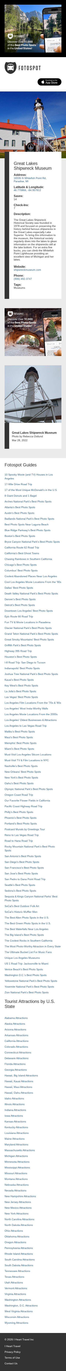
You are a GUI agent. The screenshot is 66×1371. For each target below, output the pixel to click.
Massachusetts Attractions (20, 1150)
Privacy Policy (13, 1351)
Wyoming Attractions (16, 1322)
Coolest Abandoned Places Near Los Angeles (31, 576)
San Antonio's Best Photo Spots (23, 856)
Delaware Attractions (16, 1058)
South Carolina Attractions (20, 1259)
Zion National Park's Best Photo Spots (27, 992)
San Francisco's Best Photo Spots (24, 867)
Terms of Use (12, 1357)
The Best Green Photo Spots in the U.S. (28, 923)
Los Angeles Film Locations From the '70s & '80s (33, 702)
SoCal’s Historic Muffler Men (21, 911)
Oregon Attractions (15, 1242)
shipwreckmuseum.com (27, 269)
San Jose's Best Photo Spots (21, 873)
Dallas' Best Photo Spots (19, 587)
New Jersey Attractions (18, 1202)
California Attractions (16, 1040)
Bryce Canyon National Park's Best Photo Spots (32, 541)
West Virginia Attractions (19, 1311)
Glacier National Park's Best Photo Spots (28, 628)
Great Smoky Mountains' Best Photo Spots (29, 639)
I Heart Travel (12, 1346)
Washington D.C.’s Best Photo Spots (26, 975)
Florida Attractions (15, 1063)
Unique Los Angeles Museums (22, 957)
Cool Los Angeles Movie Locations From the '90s (33, 581)
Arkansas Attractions (16, 1035)
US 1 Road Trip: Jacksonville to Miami (26, 963)
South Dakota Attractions (19, 1265)
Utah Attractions (14, 1282)
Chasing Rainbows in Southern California (28, 558)
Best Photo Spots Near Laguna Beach (27, 524)
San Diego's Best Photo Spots (22, 861)
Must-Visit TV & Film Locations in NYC (27, 760)
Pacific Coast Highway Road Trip (23, 806)
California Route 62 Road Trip (22, 547)
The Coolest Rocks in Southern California (28, 940)
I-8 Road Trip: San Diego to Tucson (25, 662)
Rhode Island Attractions (19, 1253)
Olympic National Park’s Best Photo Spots (29, 789)
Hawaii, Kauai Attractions (19, 1081)
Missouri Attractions (16, 1173)
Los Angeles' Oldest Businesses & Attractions (31, 720)
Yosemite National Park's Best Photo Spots (29, 986)
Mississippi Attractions (17, 1167)
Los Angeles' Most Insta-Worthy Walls (26, 708)
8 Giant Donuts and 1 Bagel (21, 495)
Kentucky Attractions (16, 1127)
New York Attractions (16, 1213)
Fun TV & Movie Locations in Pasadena (27, 622)
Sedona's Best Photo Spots (20, 890)
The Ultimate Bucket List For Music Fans (28, 952)
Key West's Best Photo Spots (21, 685)
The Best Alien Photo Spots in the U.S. (27, 917)
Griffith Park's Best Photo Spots (23, 645)
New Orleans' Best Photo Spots (23, 771)
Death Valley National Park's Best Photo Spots (31, 593)
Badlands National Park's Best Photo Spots (29, 518)
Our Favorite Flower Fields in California (27, 800)
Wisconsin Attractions (17, 1317)
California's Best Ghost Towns (22, 553)
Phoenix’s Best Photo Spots (20, 817)
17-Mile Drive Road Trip (18, 484)
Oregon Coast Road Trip (19, 794)
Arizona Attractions (15, 1029)
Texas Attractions (14, 1276)
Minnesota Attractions (17, 1161)
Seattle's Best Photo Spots (20, 884)
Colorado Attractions (16, 1046)
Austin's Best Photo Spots (19, 512)
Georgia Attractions (16, 1069)
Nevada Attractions (15, 1190)
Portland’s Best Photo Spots (21, 823)
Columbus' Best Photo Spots (21, 570)
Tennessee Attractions (17, 1271)
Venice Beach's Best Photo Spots (24, 969)
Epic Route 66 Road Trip (19, 616)
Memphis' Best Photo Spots (20, 743)
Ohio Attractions (14, 1230)
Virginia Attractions (15, 1294)
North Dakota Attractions (19, 1225)
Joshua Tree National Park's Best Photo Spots (31, 674)
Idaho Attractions (14, 1098)
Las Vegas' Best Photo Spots (21, 697)
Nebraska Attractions (17, 1184)
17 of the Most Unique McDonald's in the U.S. (31, 489)
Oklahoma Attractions (17, 1236)
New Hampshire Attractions (20, 1196)
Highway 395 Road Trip (18, 651)
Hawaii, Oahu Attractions (19, 1092)
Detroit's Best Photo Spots (20, 604)
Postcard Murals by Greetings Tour (25, 829)
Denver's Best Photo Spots (20, 599)
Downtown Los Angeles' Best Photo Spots (29, 610)
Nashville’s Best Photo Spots (21, 766)
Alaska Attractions (15, 1023)
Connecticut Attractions (18, 1052)
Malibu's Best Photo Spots (20, 731)
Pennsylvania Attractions (19, 1248)
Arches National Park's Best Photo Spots (28, 501)
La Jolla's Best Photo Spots (20, 691)
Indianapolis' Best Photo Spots (22, 668)
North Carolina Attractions (19, 1219)
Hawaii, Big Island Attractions (21, 1075)
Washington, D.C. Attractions (21, 1305)
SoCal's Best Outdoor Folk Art (22, 906)
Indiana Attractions (15, 1109)
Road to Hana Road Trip (19, 840)
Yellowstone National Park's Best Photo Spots (31, 980)
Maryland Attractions (16, 1144)
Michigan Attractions (16, 1155)
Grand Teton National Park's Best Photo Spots (31, 633)
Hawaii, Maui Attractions (18, 1086)
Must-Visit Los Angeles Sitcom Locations (28, 754)
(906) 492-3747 (23, 278)
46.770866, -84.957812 (27, 190)
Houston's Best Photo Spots (21, 656)
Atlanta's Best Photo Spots (20, 507)
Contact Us (11, 1363)
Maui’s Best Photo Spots (19, 737)
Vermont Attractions (16, 1288)
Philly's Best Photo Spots (19, 812)
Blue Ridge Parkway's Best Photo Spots (27, 530)
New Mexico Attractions (18, 1207)
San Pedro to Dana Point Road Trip (25, 879)
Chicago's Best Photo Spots (21, 564)
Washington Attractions (18, 1299)
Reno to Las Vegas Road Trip (22, 835)
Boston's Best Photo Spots (20, 535)
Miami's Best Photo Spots (19, 748)
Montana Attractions (16, 1179)
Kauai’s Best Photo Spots (19, 679)
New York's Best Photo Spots (21, 777)
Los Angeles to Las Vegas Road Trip (26, 725)
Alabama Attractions (16, 1017)
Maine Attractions (15, 1138)
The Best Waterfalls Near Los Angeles (26, 929)
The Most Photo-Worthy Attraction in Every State (33, 946)
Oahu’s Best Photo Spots (19, 783)
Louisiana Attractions (17, 1132)
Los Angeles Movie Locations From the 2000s (31, 714)
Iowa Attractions (14, 1115)
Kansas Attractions (15, 1121)
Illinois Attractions (15, 1104)
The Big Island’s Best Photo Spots (24, 934)
